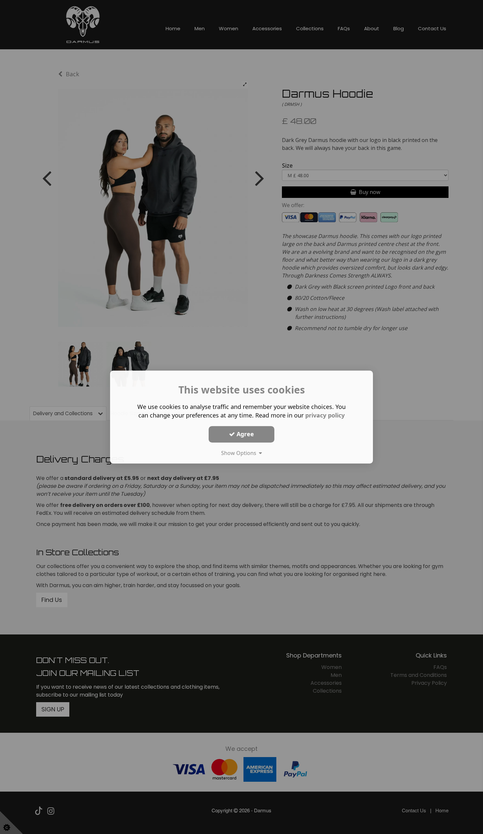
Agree (244, 434)
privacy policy (325, 415)
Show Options (240, 453)
